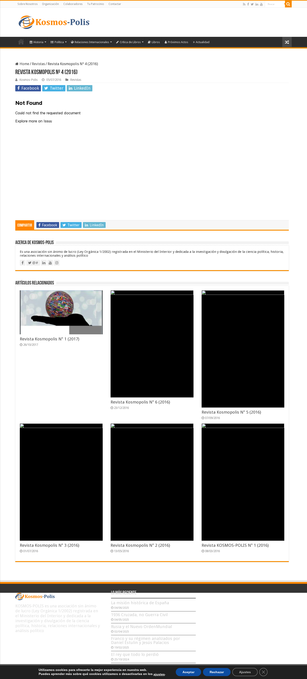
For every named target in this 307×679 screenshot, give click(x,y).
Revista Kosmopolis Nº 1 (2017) (49, 339)
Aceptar (188, 672)
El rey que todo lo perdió (135, 654)
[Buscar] (288, 4)
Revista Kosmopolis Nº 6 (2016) (140, 402)
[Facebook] (248, 4)
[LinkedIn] (257, 4)
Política (59, 42)
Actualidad (202, 42)
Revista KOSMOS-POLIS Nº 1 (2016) (235, 545)
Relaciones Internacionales (92, 42)
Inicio (21, 41)
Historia (38, 42)
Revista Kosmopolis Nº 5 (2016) (231, 412)
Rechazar (217, 672)
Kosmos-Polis (28, 80)
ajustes (159, 674)
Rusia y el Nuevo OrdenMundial (141, 626)
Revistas (38, 64)
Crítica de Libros (130, 42)
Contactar (115, 4)
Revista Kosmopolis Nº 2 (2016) (140, 545)
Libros (156, 42)
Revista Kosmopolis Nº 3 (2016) (49, 545)
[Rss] (244, 4)
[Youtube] (261, 4)
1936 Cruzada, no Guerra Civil (139, 614)
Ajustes (245, 672)
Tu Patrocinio (95, 4)
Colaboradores (72, 4)
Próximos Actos (178, 42)
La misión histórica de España (140, 602)
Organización (50, 4)
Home (24, 64)
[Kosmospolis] (54, 21)
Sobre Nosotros (28, 4)
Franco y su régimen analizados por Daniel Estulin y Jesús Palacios (145, 640)
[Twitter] (252, 4)
